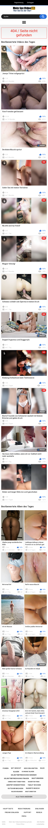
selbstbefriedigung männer (23, 775)
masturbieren (37, 778)
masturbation (30, 791)
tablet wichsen (34, 785)
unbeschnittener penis (16, 782)
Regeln (39, 812)
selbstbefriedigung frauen (16, 778)
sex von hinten (31, 768)
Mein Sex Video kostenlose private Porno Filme (20, 823)
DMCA (24, 816)
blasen (16, 772)
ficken (5, 768)
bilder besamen (17, 791)
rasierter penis (33, 782)
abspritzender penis (15, 785)
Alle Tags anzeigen (24, 797)
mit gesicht (16, 768)
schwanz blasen (28, 771)
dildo (42, 768)
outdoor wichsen (15, 788)
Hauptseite (8, 809)
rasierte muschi (33, 788)
